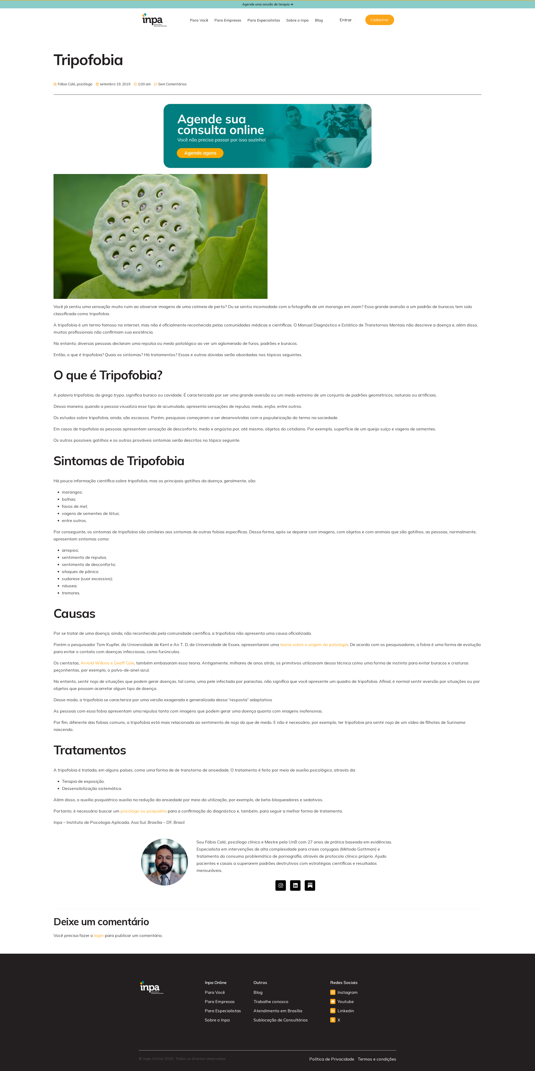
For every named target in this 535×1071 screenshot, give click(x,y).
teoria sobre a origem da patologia (314, 644)
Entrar (346, 19)
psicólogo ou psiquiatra (143, 811)
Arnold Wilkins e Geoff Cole (107, 662)
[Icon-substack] (310, 885)
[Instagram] (280, 885)
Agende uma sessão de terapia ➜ (267, 4)
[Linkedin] (295, 885)
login (99, 935)
